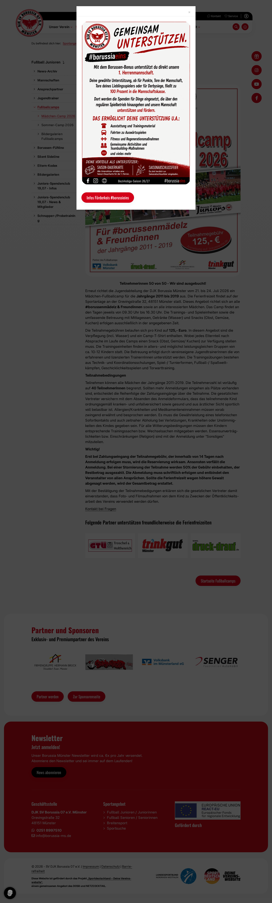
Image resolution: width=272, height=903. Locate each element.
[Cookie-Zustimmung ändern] (10, 893)
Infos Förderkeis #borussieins (108, 198)
